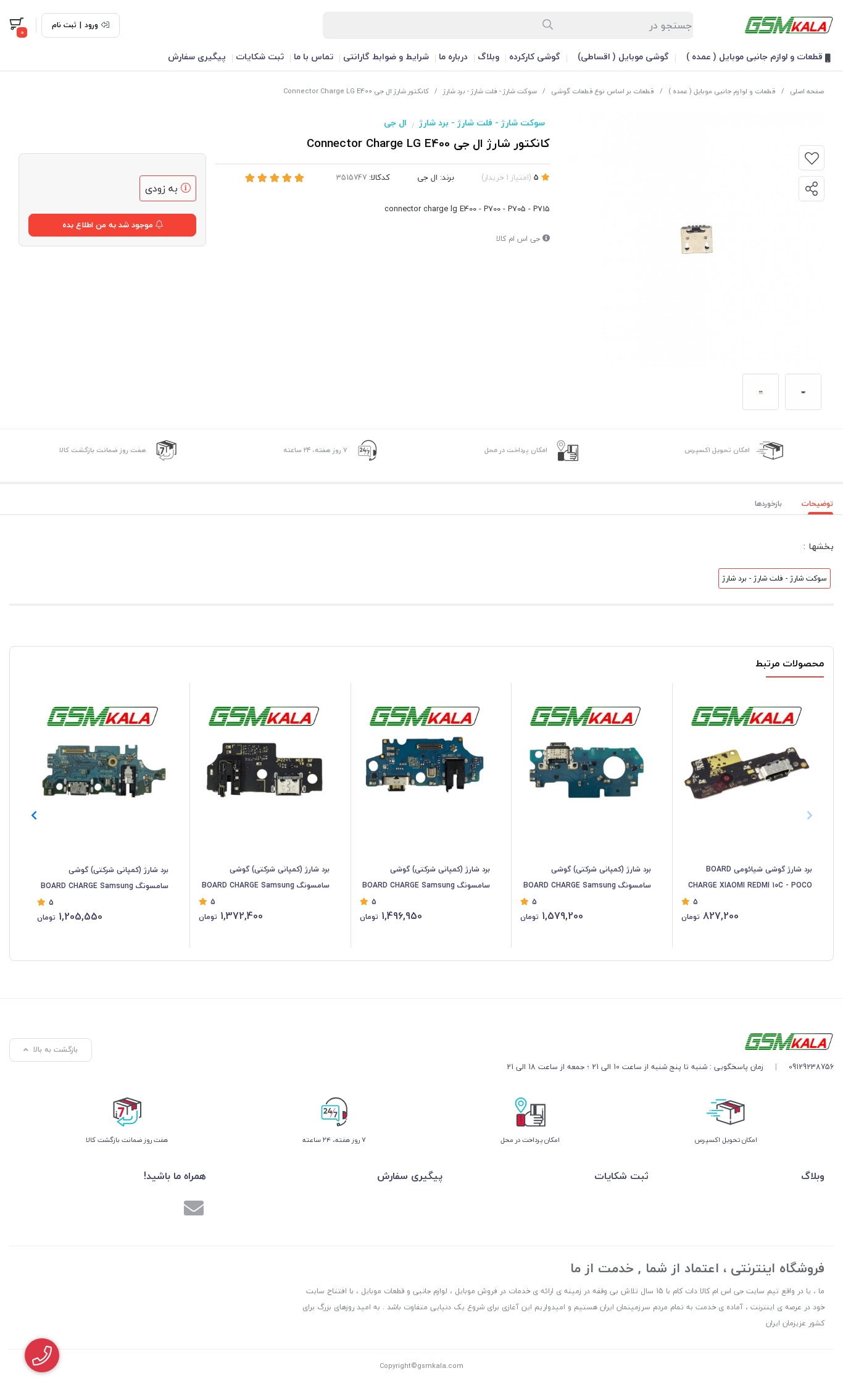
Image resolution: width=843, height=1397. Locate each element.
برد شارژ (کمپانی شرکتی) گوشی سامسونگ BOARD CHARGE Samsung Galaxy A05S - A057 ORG (426, 878)
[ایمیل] (193, 1210)
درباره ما (453, 56)
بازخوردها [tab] (768, 503)
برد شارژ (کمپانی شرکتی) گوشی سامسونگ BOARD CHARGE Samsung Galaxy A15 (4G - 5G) (104, 878)
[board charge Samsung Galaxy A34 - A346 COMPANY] (585, 754)
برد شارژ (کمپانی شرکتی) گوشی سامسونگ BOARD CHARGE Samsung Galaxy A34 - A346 (587, 878)
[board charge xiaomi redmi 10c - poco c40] (746, 754)
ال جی (395, 122)
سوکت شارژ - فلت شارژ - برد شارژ (490, 91)
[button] (33, 815)
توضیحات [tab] (817, 503)
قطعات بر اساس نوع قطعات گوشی (602, 91)
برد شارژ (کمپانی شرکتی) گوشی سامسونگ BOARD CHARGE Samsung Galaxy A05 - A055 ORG (266, 878)
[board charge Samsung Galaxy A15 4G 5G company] (103, 755)
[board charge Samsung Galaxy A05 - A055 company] (264, 754)
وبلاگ (488, 56)
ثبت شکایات (260, 56)
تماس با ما (313, 56)
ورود (91, 25)
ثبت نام (64, 25)
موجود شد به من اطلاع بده (109, 225)
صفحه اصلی (807, 91)
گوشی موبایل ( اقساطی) (623, 56)
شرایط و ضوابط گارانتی (386, 56)
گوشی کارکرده (534, 56)
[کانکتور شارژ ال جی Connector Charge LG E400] (670, 1041)
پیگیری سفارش (197, 56)
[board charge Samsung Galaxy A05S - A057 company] (425, 754)
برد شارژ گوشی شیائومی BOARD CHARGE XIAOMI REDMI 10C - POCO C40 (750, 878)
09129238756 (811, 1066)
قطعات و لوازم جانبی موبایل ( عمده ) (755, 56)
